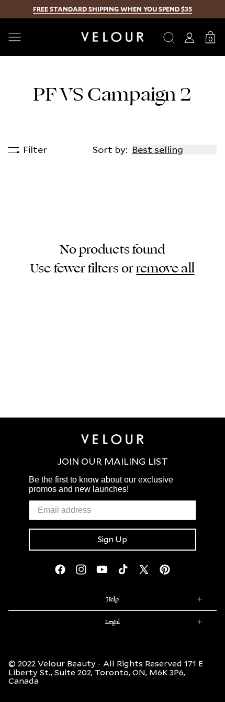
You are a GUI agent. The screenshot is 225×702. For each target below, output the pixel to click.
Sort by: (110, 150)
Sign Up (112, 539)
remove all (165, 268)
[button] (40, 37)
